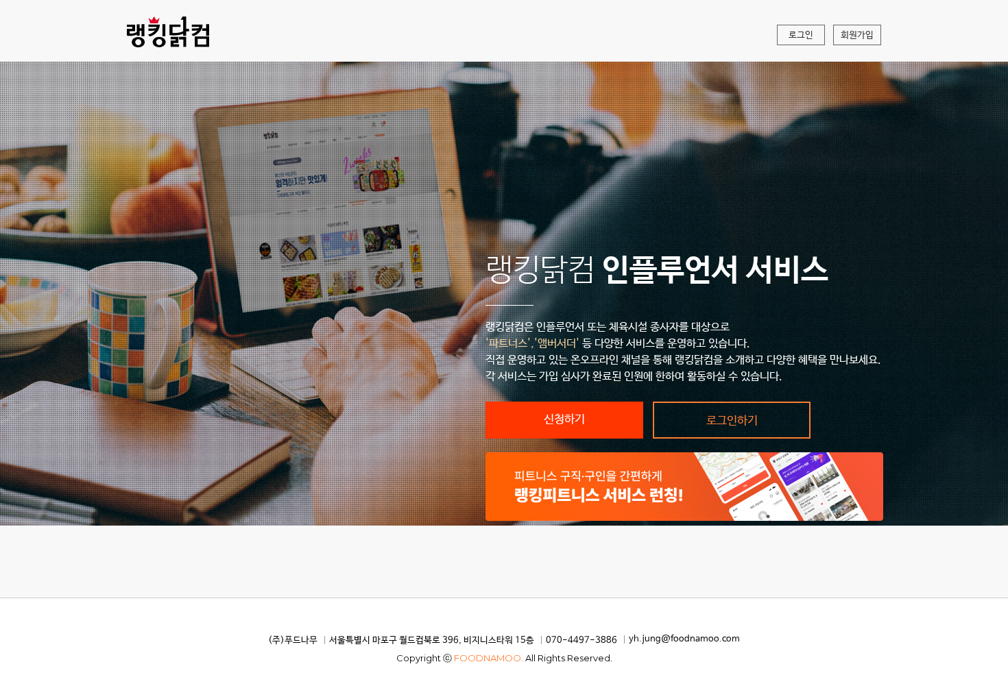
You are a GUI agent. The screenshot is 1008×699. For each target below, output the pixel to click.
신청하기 (564, 419)
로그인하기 (732, 421)
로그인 (801, 35)
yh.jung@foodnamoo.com (684, 639)
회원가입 (857, 35)
